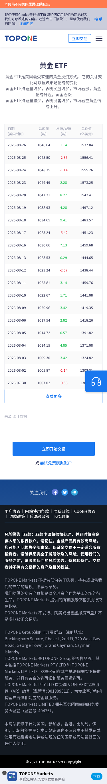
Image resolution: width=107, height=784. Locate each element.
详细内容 (26, 23)
